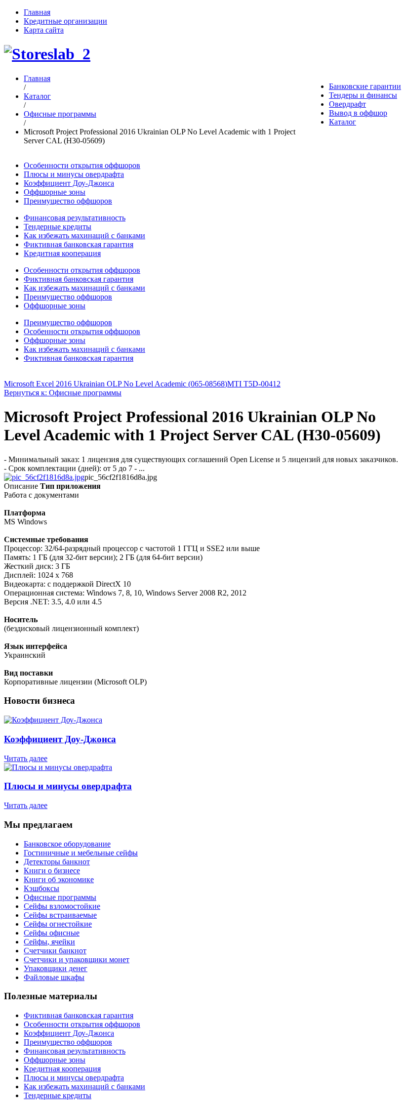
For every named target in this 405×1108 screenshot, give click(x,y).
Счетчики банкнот (55, 950)
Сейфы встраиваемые (60, 915)
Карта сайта (44, 30)
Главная (37, 12)
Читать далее (25, 758)
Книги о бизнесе (52, 870)
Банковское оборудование (67, 844)
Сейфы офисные (52, 933)
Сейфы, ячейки (49, 942)
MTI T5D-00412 (254, 384)
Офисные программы (60, 114)
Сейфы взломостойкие (62, 906)
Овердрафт (347, 104)
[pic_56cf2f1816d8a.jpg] (44, 477)
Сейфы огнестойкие (58, 924)
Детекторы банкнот (57, 861)
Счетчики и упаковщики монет (76, 959)
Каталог (342, 122)
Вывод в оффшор (358, 113)
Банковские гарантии (365, 86)
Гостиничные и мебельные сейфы (81, 853)
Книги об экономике (59, 879)
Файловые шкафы (54, 977)
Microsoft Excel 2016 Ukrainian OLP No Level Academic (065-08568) (115, 384)
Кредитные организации (65, 21)
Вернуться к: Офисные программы (63, 392)
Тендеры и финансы (363, 95)
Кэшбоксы (41, 888)
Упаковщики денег (55, 968)
